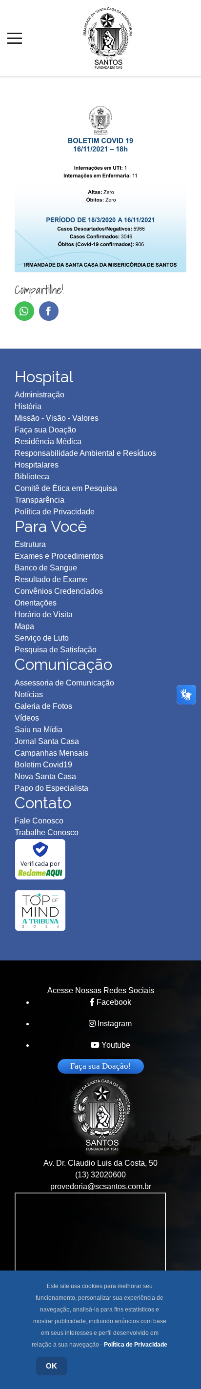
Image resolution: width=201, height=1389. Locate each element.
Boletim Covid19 (43, 765)
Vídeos (27, 718)
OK (51, 1366)
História (28, 406)
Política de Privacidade (135, 1344)
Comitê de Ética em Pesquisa (66, 488)
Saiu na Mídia (38, 729)
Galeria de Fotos (43, 706)
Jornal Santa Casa (47, 741)
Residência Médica (48, 441)
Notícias (29, 694)
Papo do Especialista (51, 788)
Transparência (39, 500)
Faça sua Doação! (100, 1066)
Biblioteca (32, 476)
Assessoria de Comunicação (64, 683)
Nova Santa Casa (45, 776)
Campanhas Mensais (51, 753)
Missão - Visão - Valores (57, 418)
